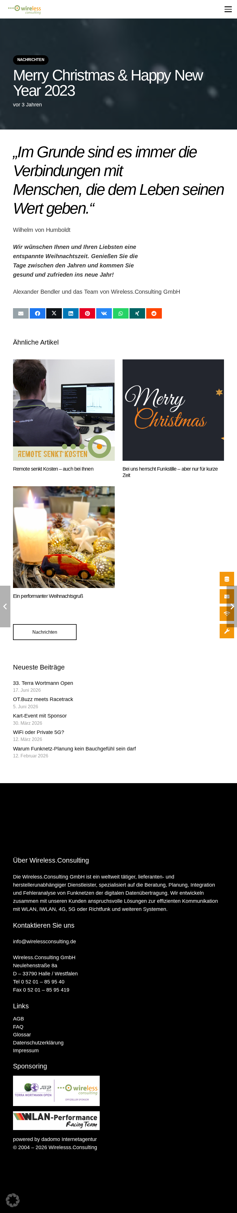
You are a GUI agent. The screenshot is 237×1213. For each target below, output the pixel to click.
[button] (228, 9)
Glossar (22, 1035)
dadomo (50, 1139)
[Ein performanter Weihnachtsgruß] (64, 537)
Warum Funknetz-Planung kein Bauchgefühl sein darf (74, 749)
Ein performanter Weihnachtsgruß (48, 596)
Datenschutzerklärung (38, 1043)
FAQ (18, 1027)
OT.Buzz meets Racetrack (43, 699)
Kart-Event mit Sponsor (40, 716)
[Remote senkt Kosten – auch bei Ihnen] (64, 410)
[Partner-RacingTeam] (118, 1120)
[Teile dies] (37, 313)
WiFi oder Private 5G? (38, 732)
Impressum (26, 1050)
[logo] (24, 10)
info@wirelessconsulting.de (44, 941)
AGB (18, 1019)
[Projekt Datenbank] (227, 579)
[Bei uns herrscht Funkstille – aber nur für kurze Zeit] (173, 410)
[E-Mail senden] (21, 313)
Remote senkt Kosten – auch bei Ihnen (53, 469)
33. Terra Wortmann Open (43, 683)
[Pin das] (87, 313)
